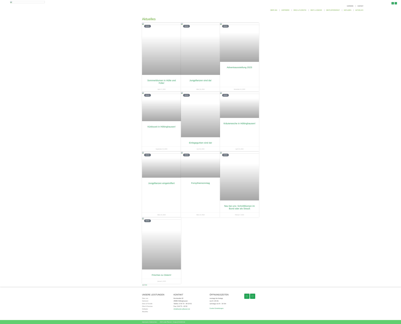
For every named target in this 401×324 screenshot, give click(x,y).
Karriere (350, 6)
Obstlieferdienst (333, 10)
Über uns (145, 298)
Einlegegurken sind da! (200, 143)
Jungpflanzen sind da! (200, 80)
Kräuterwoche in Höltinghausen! (239, 123)
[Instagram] (396, 3)
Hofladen (347, 10)
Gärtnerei (285, 10)
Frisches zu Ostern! (161, 275)
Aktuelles (359, 10)
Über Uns (273, 10)
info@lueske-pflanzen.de (182, 309)
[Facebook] (392, 3)
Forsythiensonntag (200, 183)
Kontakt (360, 6)
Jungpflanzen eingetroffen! (161, 183)
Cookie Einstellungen (216, 308)
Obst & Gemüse (316, 10)
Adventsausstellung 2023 (239, 67)
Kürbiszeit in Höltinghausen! (162, 126)
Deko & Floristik (300, 10)
